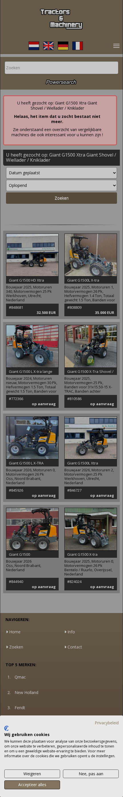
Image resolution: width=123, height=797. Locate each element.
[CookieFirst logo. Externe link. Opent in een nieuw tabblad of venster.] (6, 728)
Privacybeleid (107, 722)
